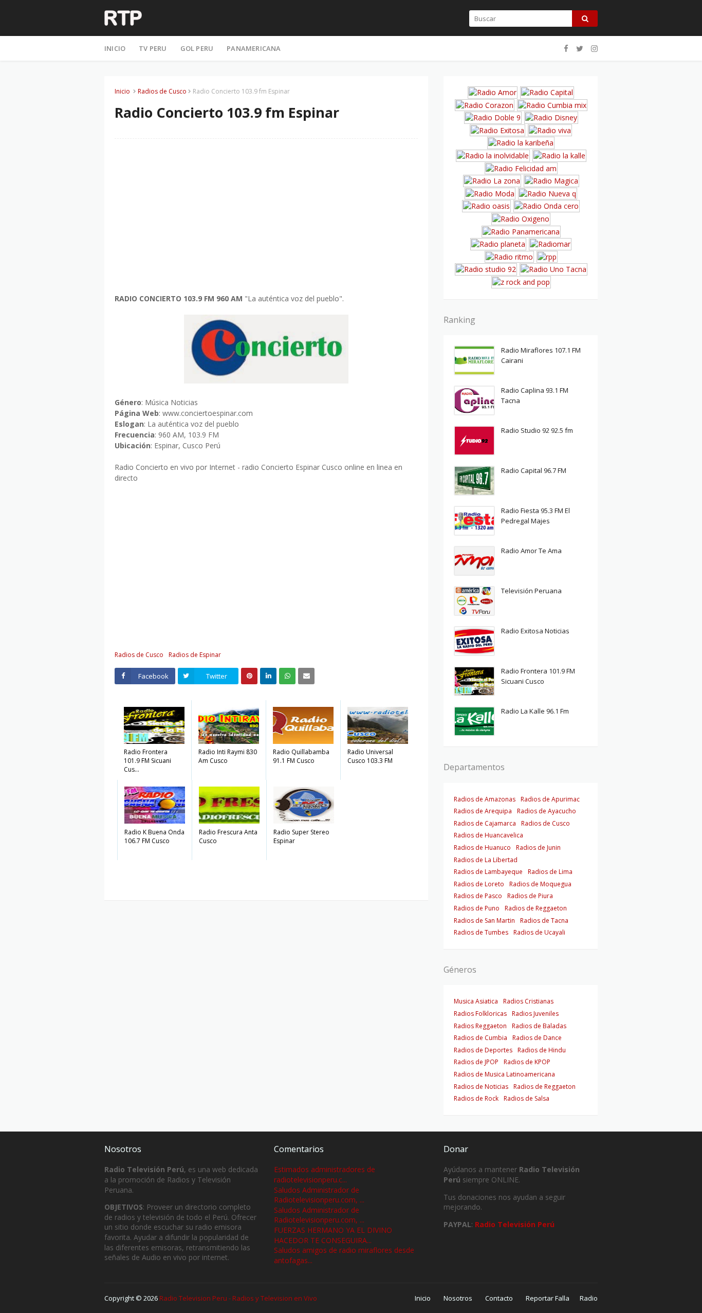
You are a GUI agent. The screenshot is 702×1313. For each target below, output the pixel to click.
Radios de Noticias (481, 1086)
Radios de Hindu (542, 1050)
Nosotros (458, 1298)
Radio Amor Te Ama (531, 550)
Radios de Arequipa (483, 811)
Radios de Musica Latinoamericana (504, 1074)
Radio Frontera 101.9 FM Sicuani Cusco (538, 676)
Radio (589, 1298)
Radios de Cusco (162, 91)
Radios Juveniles (535, 1013)
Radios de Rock (476, 1098)
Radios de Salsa (526, 1098)
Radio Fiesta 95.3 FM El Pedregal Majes (535, 515)
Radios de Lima (550, 871)
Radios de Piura (530, 895)
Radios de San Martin (484, 920)
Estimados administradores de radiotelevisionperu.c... (324, 1174)
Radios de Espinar (195, 654)
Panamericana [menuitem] (254, 48)
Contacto (499, 1298)
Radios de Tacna (544, 920)
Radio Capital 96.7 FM (533, 470)
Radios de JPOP (476, 1061)
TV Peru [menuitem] (153, 48)
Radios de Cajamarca (485, 823)
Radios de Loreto (479, 884)
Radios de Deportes (483, 1050)
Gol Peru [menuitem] (197, 48)
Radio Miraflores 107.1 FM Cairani (541, 355)
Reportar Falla (547, 1298)
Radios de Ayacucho (546, 811)
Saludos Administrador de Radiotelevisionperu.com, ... (319, 1195)
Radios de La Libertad (486, 859)
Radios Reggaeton (480, 1026)
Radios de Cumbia (480, 1037)
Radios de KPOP (527, 1061)
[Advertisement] (266, 221)
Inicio (122, 91)
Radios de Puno (477, 908)
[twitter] (580, 48)
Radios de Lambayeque (488, 871)
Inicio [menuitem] (114, 48)
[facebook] (566, 48)
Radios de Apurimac (550, 799)
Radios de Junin (538, 847)
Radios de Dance (537, 1037)
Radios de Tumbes (481, 932)
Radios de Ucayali (539, 932)
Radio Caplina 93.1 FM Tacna (534, 395)
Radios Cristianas (528, 1001)
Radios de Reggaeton (536, 908)
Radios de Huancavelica (488, 835)
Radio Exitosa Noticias (535, 630)
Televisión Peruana (531, 590)
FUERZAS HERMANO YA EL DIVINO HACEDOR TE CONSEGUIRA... (333, 1235)
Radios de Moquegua (540, 884)
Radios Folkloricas (480, 1013)
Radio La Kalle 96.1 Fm (535, 711)
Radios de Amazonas (484, 799)
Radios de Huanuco (482, 847)
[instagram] (593, 48)
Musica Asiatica (476, 1001)
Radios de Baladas (539, 1026)
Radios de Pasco (478, 895)
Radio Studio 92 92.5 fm (537, 430)
